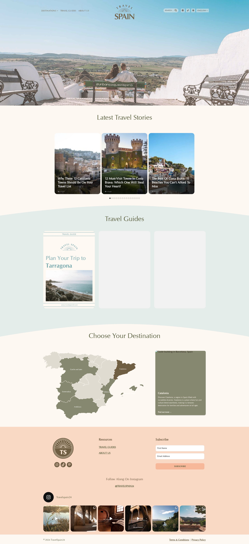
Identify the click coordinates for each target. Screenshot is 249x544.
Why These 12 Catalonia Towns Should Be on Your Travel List (75, 182)
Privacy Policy (199, 539)
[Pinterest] (193, 10)
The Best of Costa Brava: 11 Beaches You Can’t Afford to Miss (171, 182)
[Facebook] (57, 464)
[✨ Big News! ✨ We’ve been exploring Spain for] (165, 518)
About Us (83, 10)
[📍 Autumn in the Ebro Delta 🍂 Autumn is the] (56, 518)
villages (62, 191)
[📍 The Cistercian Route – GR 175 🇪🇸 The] (83, 518)
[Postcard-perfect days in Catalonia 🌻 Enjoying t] (193, 518)
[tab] (110, 198)
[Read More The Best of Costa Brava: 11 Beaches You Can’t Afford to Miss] (171, 163)
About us (104, 452)
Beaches (156, 191)
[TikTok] (188, 10)
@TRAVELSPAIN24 (124, 485)
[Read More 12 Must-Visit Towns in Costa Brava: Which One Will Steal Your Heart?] (124, 163)
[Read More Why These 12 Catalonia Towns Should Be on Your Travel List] (77, 163)
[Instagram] (183, 10)
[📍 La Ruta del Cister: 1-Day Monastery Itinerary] (138, 518)
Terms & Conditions (179, 539)
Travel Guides (68, 10)
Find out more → (165, 412)
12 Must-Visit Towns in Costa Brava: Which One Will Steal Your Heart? (124, 182)
